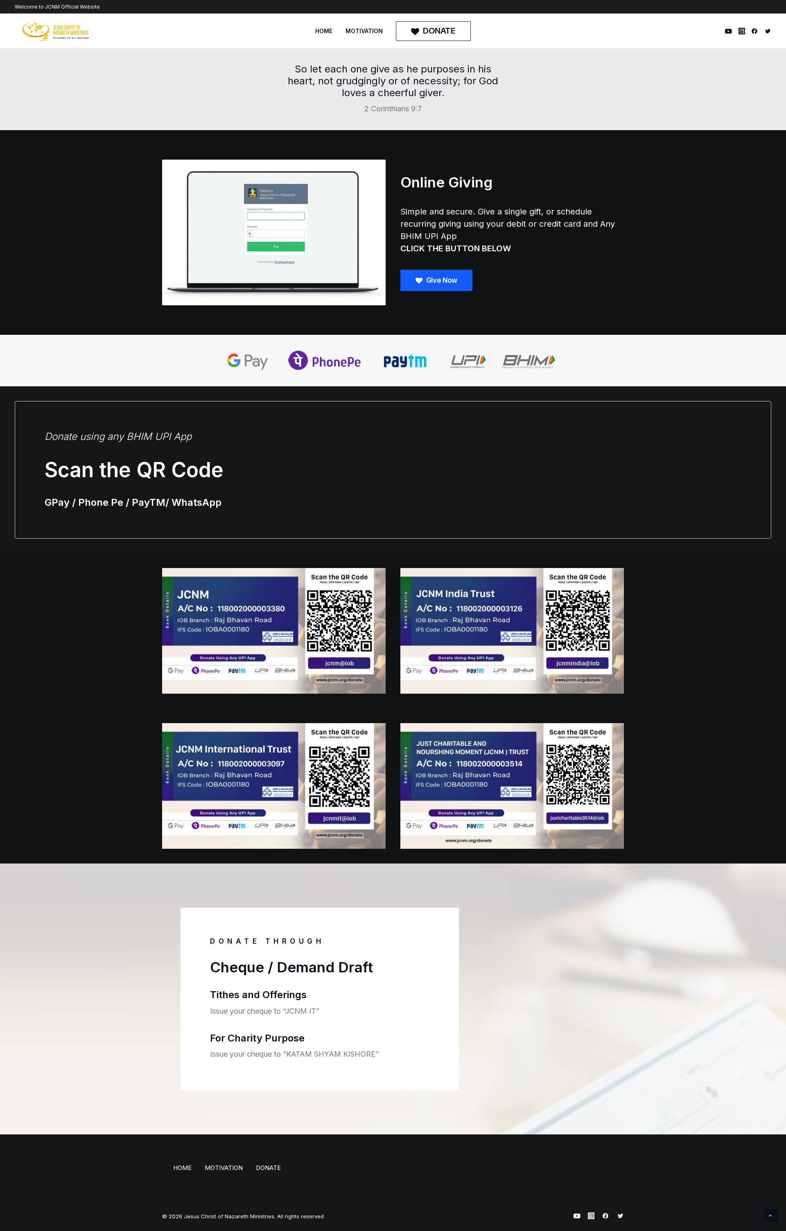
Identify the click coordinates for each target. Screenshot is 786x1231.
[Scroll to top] (770, 1215)
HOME (323, 30)
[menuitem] (323, 31)
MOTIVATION (364, 30)
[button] (730, 31)
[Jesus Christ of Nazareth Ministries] (56, 31)
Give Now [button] (441, 280)
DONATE (268, 1168)
